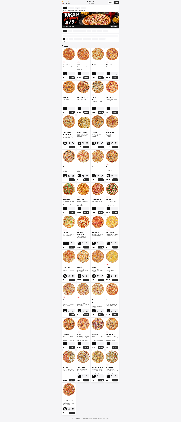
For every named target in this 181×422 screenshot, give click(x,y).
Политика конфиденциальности (77, 418)
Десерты (105, 30)
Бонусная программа (101, 418)
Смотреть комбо (114, 26)
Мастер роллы (82, 30)
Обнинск (64, 8)
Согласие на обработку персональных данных (90, 418)
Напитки (99, 30)
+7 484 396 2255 (90, 1)
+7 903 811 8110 (90, 3)
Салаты (89, 30)
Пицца (65, 30)
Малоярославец (71, 8)
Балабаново (83, 8)
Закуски (75, 30)
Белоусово (77, 8)
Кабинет (110, 2)
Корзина (116, 2)
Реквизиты (107, 418)
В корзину (72, 77)
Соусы (94, 30)
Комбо (70, 30)
